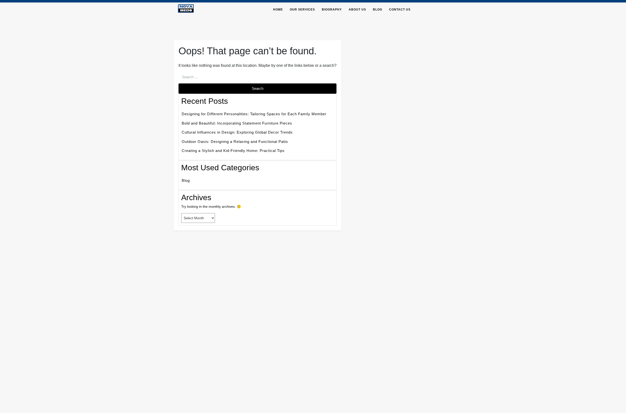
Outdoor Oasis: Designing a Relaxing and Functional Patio (235, 141)
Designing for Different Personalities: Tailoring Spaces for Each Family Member (254, 114)
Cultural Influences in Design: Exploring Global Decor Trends (237, 132)
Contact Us (400, 9)
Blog (377, 9)
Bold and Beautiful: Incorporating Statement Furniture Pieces (237, 123)
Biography (332, 9)
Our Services (302, 9)
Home (278, 9)
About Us (357, 9)
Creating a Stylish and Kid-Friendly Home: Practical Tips (233, 151)
